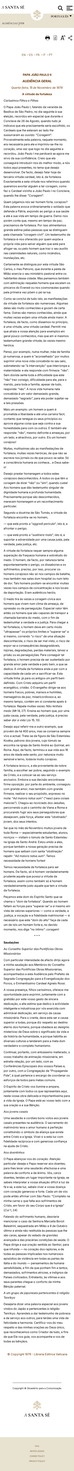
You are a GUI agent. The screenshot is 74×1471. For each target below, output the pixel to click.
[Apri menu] (69, 8)
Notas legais (37, 1451)
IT (44, 55)
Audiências (10, 23)
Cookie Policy (37, 1456)
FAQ (37, 1446)
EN (24, 55)
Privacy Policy (37, 1461)
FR (38, 55)
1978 (21, 23)
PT (50, 55)
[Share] (70, 38)
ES (31, 55)
